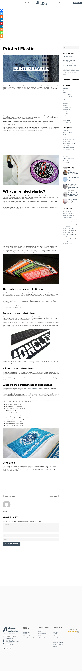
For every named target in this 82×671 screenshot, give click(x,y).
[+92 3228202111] (4, 639)
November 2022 (67, 107)
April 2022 (65, 114)
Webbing (65, 160)
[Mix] (1, 29)
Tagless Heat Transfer (69, 158)
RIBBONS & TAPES (68, 154)
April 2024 (65, 90)
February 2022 (67, 118)
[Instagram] (7, 648)
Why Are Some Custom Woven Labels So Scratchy (70, 57)
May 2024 (65, 88)
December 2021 (67, 122)
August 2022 (66, 109)
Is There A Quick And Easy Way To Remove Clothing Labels (70, 65)
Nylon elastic (66, 145)
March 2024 (66, 92)
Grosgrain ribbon (67, 137)
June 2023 (65, 101)
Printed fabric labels (68, 149)
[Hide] (0, 39)
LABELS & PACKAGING (69, 143)
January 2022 (66, 120)
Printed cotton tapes (68, 147)
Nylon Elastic (56, 640)
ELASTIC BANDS (67, 133)
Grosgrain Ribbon (58, 644)
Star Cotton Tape (57, 630)
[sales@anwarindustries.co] (4, 641)
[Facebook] (1, 10)
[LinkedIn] (10, 648)
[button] (56, 3)
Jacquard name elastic (69, 139)
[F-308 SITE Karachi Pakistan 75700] (4, 643)
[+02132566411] (4, 640)
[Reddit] (1, 16)
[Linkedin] (1, 20)
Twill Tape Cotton (57, 636)
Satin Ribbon (66, 156)
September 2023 (67, 97)
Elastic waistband (67, 135)
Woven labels (66, 162)
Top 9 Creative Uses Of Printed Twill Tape (69, 60)
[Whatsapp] (1, 32)
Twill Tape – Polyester (56, 632)
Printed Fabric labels (28, 638)
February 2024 (67, 94)
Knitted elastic (67, 141)
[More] (1, 36)
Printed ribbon (42, 637)
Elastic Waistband (58, 642)
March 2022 (66, 116)
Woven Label (26, 630)
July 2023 (65, 99)
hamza (5, 510)
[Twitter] (1, 13)
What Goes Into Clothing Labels (72, 200)
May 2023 (65, 103)
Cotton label (26, 636)
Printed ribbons (67, 152)
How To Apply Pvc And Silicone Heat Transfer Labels (71, 69)
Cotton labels (66, 130)
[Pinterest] (1, 23)
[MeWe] (1, 26)
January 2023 (66, 105)
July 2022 (65, 111)
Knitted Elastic (57, 638)
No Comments (15, 53)
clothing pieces (32, 388)
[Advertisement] (31, 103)
